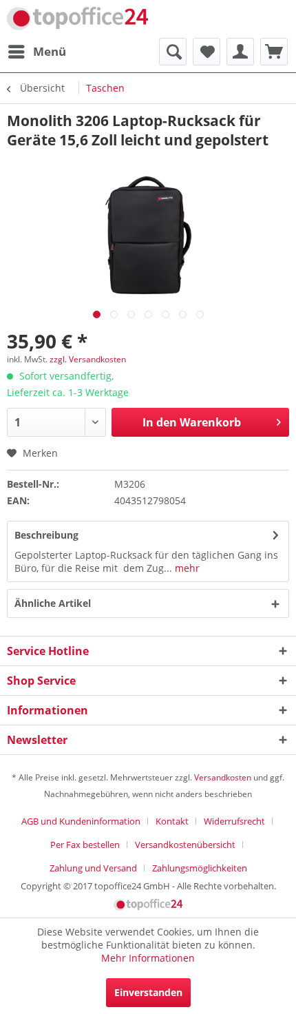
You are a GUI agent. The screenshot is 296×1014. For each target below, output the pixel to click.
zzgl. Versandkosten (88, 359)
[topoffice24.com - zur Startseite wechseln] (77, 19)
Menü (49, 51)
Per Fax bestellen (85, 844)
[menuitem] (36, 51)
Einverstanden (148, 992)
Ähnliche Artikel (52, 603)
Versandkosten (222, 777)
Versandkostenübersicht (185, 844)
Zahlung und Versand (93, 868)
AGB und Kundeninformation (80, 821)
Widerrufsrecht (234, 821)
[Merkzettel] (206, 51)
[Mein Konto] (240, 51)
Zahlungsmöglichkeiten (199, 868)
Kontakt (172, 821)
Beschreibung (46, 534)
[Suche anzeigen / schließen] (173, 51)
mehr (186, 568)
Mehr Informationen (148, 957)
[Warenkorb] (274, 51)
